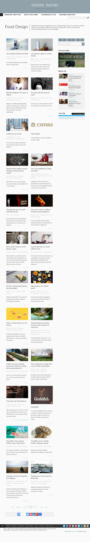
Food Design (11, 58)
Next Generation (11, 176)
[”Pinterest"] (80, 39)
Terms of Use (49, 526)
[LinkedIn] (34, 514)
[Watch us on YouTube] (76, 526)
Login (36, 526)
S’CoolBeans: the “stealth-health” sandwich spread (40, 442)
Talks (8, 215)
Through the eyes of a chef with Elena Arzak (15, 210)
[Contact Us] (87, 526)
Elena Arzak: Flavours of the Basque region (16, 248)
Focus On (71, 84)
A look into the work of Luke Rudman (74, 94)
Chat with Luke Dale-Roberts (16, 401)
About (8, 526)
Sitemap (42, 526)
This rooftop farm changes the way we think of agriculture (41, 365)
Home (1, 14)
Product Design (36, 61)
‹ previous (18, 507)
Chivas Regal (35, 134)
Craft (18, 291)
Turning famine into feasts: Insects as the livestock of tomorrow (40, 325)
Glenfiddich (35, 407)
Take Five (70, 75)
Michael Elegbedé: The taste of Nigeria (17, 93)
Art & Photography (13, 138)
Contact (14, 526)
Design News (10, 57)
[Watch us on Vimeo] (79, 526)
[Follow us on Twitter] (62, 39)
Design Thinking (22, 57)
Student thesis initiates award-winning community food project (17, 170)
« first (12, 507)
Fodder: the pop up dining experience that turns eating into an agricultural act (16, 366)
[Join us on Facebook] (71, 39)
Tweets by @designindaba (66, 118)
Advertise (21, 526)
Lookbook (71, 92)
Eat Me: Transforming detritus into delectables (16, 287)
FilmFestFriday (72, 100)
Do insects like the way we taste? (40, 93)
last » (46, 507)
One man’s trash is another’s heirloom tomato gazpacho (41, 210)
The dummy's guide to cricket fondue (41, 54)
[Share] (40, 514)
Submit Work (29, 526)
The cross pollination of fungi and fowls (41, 169)
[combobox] (76, 17)
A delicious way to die (13, 134)
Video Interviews (11, 98)
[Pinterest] (30, 514)
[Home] (45, 6)
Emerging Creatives (13, 14)
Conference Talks (48, 14)
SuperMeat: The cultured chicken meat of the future (15, 442)
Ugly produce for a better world (40, 287)
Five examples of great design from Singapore (74, 86)
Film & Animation (13, 483)
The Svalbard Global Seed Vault (17, 53)
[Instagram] (73, 526)
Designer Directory (67, 14)
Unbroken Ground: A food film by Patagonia (16, 477)
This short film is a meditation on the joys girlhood (74, 103)
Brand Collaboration (23, 419)
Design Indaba (74, 531)
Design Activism (42, 176)
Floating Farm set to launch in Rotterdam (41, 477)
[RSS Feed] (85, 526)
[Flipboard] (37, 514)
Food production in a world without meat (40, 248)
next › (42, 507)
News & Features (31, 14)
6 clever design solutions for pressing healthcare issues (75, 78)
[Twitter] (27, 514)
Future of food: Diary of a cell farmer (16, 324)
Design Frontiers (36, 291)
